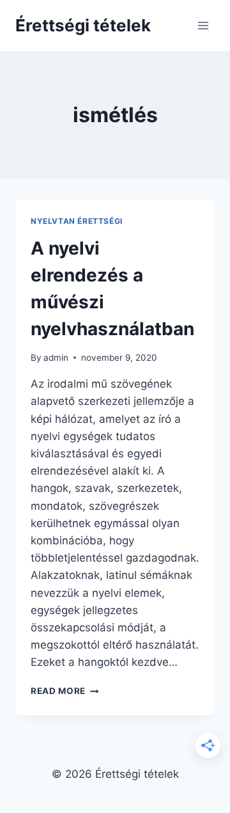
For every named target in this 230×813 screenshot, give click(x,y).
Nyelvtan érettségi (77, 221)
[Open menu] (203, 25)
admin (55, 357)
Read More (65, 691)
